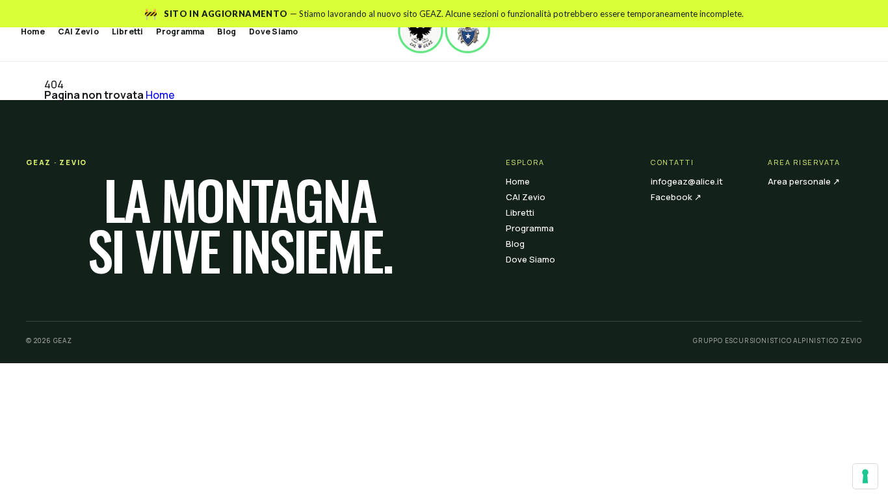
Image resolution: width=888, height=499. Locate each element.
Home (33, 31)
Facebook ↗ (676, 197)
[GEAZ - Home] (444, 30)
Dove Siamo (273, 31)
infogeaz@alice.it (687, 181)
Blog (226, 31)
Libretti (128, 31)
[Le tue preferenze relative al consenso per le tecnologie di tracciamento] (865, 476)
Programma (180, 31)
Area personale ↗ (804, 181)
